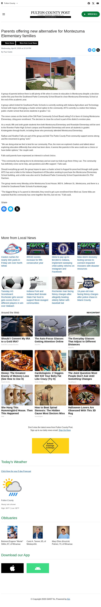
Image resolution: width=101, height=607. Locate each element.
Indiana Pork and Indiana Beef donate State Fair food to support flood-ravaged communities (37, 297)
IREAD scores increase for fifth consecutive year (35, 260)
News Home (9, 43)
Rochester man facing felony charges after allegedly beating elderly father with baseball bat (63, 297)
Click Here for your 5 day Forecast (16, 471)
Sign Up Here (65, 430)
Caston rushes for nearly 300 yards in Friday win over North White (11, 261)
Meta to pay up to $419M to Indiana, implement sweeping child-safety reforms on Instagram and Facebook (63, 264)
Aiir (68, 599)
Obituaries (9, 518)
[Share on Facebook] (89, 50)
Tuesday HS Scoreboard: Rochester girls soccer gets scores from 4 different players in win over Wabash (12, 298)
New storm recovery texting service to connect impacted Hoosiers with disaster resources (88, 263)
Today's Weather (14, 462)
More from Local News (28, 43)
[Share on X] (98, 50)
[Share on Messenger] (94, 50)
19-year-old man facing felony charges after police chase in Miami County (87, 295)
